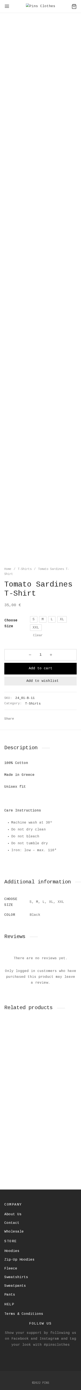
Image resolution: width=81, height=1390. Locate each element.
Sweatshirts (16, 1277)
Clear (38, 635)
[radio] (33, 619)
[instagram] (46, 1354)
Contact (11, 1223)
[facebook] (36, 1354)
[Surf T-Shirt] (59, 1047)
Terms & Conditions (23, 1314)
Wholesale (14, 1232)
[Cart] (74, 6)
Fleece (10, 1269)
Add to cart (40, 668)
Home (7, 569)
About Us (13, 1214)
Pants (9, 1295)
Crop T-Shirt (17, 1156)
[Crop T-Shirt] (21, 1125)
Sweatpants (15, 1286)
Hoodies (11, 1251)
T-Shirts (25, 569)
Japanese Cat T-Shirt (55, 1158)
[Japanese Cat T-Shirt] (59, 1125)
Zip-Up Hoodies (19, 1260)
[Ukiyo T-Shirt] (21, 1047)
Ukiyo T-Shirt (18, 1078)
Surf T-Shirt (55, 1078)
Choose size (11, 623)
